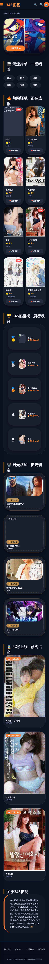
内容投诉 (41, 949)
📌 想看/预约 (13, 151)
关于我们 (7, 949)
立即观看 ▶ (15, 48)
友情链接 (30, 949)
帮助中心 (18, 949)
